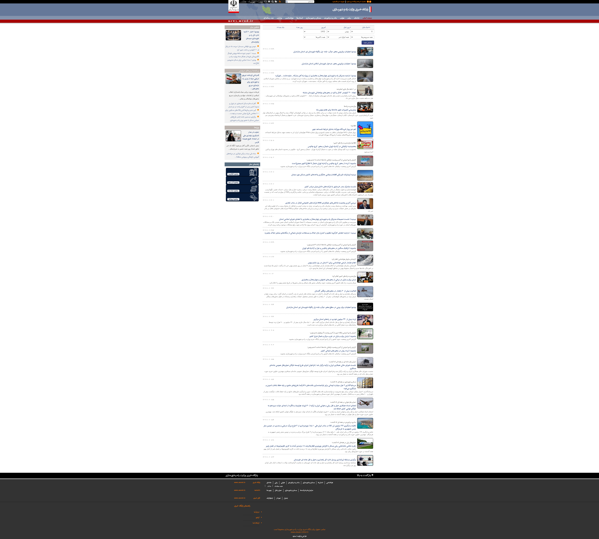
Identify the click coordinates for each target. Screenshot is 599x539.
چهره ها (269, 490)
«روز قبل (347, 27)
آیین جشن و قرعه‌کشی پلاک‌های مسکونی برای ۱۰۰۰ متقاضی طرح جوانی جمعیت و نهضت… (242, 112)
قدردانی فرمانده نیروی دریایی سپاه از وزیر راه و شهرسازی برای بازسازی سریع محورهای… (250, 82)
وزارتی (279, 18)
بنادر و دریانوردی (330, 18)
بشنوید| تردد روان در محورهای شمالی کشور (338, 351)
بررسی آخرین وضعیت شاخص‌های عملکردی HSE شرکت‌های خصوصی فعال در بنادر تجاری (320, 203)
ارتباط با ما (256, 523)
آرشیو (257, 517)
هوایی (342, 18)
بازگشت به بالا (364, 475)
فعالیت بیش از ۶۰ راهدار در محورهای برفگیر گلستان (335, 291)
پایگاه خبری (256, 482)
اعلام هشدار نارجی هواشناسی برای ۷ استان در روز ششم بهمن (332, 263)
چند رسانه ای (269, 18)
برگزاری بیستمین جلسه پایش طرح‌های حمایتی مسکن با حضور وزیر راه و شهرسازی (244, 118)
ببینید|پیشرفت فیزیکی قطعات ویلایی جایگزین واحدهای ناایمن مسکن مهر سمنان (323, 174)
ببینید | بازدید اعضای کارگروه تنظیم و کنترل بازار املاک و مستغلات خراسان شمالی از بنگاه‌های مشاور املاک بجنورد (310, 233)
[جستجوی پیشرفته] (272, 1)
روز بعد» (299, 27)
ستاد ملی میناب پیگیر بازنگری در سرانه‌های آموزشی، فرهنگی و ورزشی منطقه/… (242, 155)
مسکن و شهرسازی (313, 18)
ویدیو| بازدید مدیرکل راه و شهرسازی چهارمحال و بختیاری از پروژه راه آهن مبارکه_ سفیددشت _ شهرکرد (315, 75)
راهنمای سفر (254, 164)
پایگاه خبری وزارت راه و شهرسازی (352, 9)
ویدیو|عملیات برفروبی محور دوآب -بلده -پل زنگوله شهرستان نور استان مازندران (324, 51)
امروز (323, 27)
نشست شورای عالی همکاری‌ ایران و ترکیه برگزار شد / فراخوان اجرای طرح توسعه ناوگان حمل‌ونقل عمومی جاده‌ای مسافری (312, 367)
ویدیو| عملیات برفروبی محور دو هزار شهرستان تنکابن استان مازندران (329, 63)
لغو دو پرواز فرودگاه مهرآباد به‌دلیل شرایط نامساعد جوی (334, 129)
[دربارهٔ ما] (269, 1)
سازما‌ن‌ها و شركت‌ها (306, 490)
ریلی (349, 18)
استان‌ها (300, 18)
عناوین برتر (254, 27)
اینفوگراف (270, 498)
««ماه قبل (366, 27)
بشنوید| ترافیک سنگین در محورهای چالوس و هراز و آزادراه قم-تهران (329, 248)
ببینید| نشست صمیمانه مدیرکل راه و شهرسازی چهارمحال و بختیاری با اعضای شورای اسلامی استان (317, 219)
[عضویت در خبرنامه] (349, 1)
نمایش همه (368, 42)
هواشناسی (289, 18)
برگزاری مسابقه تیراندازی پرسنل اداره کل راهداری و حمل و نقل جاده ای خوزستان (325, 460)
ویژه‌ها (256, 127)
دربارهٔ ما (256, 512)
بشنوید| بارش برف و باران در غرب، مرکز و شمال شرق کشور (332, 336)
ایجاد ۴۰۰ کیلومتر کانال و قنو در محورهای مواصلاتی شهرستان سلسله (329, 92)
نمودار (278, 498)
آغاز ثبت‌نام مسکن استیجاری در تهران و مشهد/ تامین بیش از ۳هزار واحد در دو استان (243, 105)
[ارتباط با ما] (265, 1)
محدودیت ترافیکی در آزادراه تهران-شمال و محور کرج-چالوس (332, 146)
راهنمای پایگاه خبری (242, 506)
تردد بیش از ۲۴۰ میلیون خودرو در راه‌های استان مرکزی (335, 319)
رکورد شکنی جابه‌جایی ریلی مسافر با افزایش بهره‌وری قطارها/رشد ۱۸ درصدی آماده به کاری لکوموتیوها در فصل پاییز (311, 446)
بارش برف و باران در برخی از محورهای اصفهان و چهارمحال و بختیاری (329, 280)
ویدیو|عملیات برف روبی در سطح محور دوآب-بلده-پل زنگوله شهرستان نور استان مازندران (321, 307)
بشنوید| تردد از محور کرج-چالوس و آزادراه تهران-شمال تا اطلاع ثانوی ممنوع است (324, 163)
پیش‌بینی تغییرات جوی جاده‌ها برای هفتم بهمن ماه (336, 110)
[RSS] (279, 1)
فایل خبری (256, 498)
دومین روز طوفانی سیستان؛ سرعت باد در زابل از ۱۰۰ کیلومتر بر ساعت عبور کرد (242, 48)
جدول (286, 498)
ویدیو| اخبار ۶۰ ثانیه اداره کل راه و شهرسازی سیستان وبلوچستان (251, 36)
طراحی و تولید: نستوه (300, 536)
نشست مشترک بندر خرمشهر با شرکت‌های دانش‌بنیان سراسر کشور (330, 186)
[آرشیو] (276, 1)
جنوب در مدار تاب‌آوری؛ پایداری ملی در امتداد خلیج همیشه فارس (250, 137)
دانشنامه (257, 490)
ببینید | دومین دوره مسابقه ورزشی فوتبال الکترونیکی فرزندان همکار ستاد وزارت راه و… (243, 55)
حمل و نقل (278, 490)
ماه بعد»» (280, 27)
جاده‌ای (356, 18)
